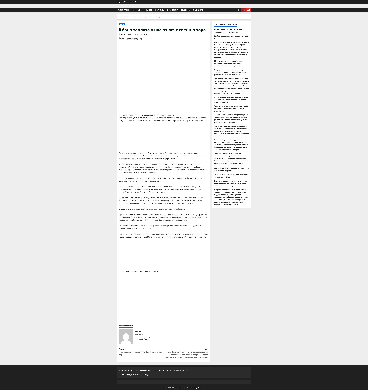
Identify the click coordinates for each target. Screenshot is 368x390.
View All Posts (142, 339)
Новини (121, 24)
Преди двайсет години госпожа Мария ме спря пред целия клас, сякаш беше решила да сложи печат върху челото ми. (231, 72)
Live (248, 10)
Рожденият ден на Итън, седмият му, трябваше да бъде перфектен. (229, 30)
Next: (186, 353)
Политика (159, 10)
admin (123, 34)
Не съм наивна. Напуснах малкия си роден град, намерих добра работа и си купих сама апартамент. (231, 99)
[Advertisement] (163, 97)
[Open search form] (238, 10)
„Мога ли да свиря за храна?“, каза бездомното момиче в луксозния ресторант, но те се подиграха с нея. (228, 63)
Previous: (140, 352)
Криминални (123, 10)
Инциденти (198, 10)
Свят (133, 10)
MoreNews (191, 388)
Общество (185, 10)
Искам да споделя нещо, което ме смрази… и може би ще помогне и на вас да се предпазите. (231, 108)
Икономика (172, 10)
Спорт (140, 10)
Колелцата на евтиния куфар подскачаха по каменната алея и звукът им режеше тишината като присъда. (230, 183)
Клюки (149, 10)
